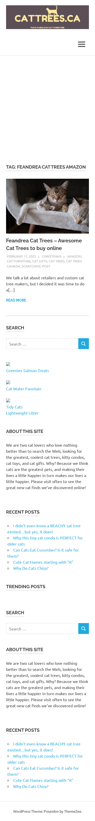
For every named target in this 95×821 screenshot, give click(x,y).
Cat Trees (57, 261)
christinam (51, 256)
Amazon (74, 256)
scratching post (36, 266)
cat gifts (39, 261)
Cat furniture (19, 261)
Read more (16, 300)
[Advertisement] (47, 105)
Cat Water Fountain (23, 388)
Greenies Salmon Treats (27, 370)
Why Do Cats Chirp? (30, 568)
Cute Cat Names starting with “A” (43, 561)
